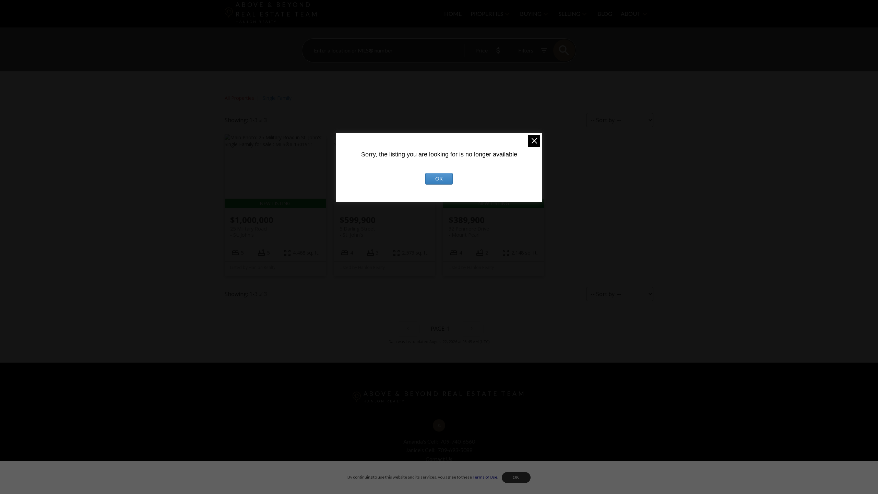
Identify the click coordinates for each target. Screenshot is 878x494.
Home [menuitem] (453, 13)
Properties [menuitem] (487, 13)
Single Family (277, 98)
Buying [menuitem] (531, 13)
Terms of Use (485, 477)
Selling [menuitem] (569, 13)
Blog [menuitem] (604, 13)
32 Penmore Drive (469, 231)
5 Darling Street (357, 231)
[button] (439, 425)
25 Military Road (248, 231)
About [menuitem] (631, 13)
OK (516, 477)
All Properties (239, 98)
